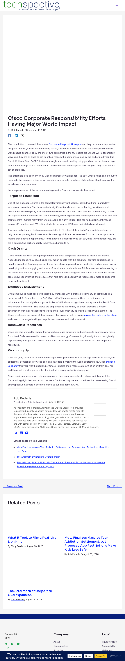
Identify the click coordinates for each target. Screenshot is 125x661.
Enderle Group (56, 402)
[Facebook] (9, 135)
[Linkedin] (16, 135)
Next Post (114, 486)
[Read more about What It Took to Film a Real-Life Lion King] (34, 520)
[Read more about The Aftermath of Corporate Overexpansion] (34, 574)
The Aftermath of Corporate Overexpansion (38, 456)
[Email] (26, 433)
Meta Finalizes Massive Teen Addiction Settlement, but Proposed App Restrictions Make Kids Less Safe (90, 543)
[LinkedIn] (21, 433)
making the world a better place (100, 315)
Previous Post (13, 486)
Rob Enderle (22, 398)
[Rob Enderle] (100, 409)
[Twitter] (16, 433)
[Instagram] (8, 648)
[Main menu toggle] (117, 5)
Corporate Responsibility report (65, 144)
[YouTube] (18, 644)
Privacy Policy (109, 641)
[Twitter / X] (22, 135)
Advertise (59, 650)
